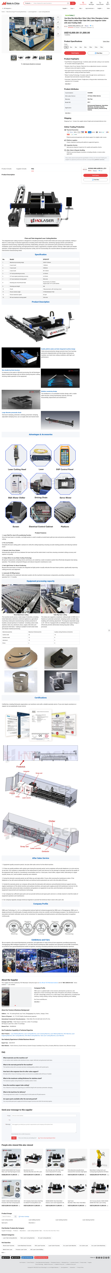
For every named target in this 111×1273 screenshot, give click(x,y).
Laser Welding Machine (17, 1033)
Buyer (72, 8)
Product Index (83, 1262)
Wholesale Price (65, 1262)
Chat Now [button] (99, 53)
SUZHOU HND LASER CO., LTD (75, 25)
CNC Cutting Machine (18, 1035)
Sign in (107, 4)
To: (10, 1120)
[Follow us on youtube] (104, 1257)
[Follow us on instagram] (101, 1257)
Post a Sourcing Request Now (46, 1138)
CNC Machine (67, 1033)
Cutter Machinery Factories (24, 1245)
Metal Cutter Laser (7, 1249)
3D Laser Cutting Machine (44, 1238)
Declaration (72, 1267)
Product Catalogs (24, 1216)
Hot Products (22, 1262)
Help (80, 8)
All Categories (7, 8)
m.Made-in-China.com (59, 1264)
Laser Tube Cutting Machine (10, 1238)
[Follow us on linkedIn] (108, 1257)
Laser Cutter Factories (54, 1245)
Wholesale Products (55, 1262)
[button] (68, 3)
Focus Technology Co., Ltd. (44, 1267)
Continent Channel (74, 1262)
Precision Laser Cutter (21, 1249)
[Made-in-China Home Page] (10, 3)
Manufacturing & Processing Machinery (16, 11)
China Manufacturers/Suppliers (42, 1262)
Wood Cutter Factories (8, 1245)
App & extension (89, 8)
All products (32, 1223)
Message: (8, 1124)
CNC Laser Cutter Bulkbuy (36, 1249)
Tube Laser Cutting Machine (48, 1035)
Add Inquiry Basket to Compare (32, 64)
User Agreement (64, 1267)
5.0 (90, 170)
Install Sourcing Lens (42, 1257)
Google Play (16, 1257)
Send (14, 1138)
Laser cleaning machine (88, 1220)
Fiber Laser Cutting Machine (27, 1238)
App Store (5, 1257)
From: (9, 1115)
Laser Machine (60, 1035)
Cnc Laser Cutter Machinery (98, 1245)
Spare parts (4, 1223)
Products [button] (27, 3)
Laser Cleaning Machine (43, 1033)
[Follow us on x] (99, 1257)
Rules (108, 8)
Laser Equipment (32, 11)
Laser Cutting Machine (44, 11)
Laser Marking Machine (56, 1033)
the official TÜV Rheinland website (48, 982)
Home (3, 11)
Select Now (106, 41)
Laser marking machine (61, 1220)
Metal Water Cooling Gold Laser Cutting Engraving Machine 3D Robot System (99, 1171)
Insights (89, 1262)
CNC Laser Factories (40, 1245)
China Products (30, 1262)
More (3, 1252)
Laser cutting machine (7, 1220)
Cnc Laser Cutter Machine (69, 1245)
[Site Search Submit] (73, 3)
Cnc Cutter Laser (83, 1245)
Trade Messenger (27, 1257)
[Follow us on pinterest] (106, 1257)
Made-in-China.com (48, 1264)
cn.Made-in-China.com (71, 1264)
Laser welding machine (34, 1220)
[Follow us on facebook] (97, 1257)
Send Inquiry (75, 53)
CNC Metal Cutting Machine (32, 1035)
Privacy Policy (80, 1267)
